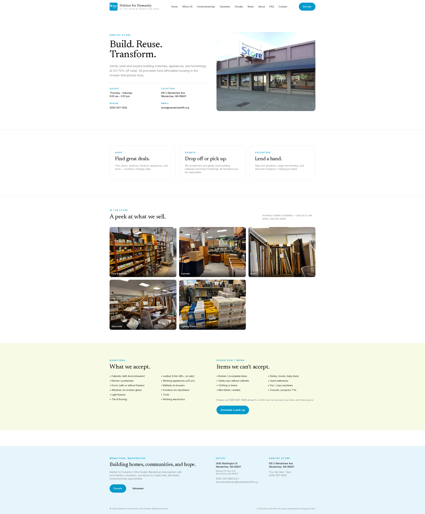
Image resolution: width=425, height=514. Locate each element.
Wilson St (187, 6)
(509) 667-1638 (118, 107)
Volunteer (225, 6)
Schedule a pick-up (232, 410)
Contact (283, 6)
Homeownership (206, 6)
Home (174, 6)
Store (251, 6)
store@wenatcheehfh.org (175, 107)
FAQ (271, 6)
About (261, 6)
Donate (239, 6)
